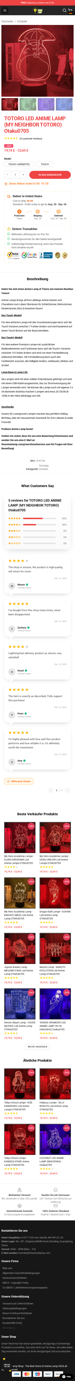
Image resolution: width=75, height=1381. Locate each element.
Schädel (22, 21)
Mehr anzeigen (37, 1047)
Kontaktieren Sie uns (13, 1318)
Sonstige (43, 465)
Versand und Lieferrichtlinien (17, 1303)
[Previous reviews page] (51, 790)
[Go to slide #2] (28, 104)
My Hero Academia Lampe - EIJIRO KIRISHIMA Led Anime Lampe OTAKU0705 (19, 859)
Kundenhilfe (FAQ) (12, 1323)
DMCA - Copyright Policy (15, 1282)
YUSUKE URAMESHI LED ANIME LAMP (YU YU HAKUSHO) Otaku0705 (53, 1026)
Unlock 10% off (7, 1365)
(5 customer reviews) (31, 138)
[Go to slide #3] (46, 104)
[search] (64, 10)
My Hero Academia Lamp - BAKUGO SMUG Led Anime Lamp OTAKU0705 (18, 915)
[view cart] (70, 10)
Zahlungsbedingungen (14, 1308)
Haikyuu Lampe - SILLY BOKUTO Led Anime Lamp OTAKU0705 (54, 1106)
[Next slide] (68, 60)
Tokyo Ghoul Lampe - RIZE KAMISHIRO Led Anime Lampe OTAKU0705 (18, 1106)
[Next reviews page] (68, 790)
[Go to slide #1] (9, 104)
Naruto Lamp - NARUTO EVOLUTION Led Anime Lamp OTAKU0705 (52, 970)
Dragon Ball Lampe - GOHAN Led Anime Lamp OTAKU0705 (55, 915)
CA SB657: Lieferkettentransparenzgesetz (25, 1287)
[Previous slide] (6, 60)
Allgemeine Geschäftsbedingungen (21, 1273)
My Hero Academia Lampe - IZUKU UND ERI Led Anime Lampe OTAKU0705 (54, 859)
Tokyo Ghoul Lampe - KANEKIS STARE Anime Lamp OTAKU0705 (16, 1161)
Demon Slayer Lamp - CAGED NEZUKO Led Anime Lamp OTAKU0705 (19, 1026)
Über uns (7, 1268)
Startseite (7, 21)
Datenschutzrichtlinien (14, 1278)
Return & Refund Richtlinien (17, 1313)
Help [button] (69, 1376)
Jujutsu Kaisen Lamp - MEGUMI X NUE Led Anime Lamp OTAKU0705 (18, 970)
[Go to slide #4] (64, 104)
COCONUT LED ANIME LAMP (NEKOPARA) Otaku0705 (52, 1161)
